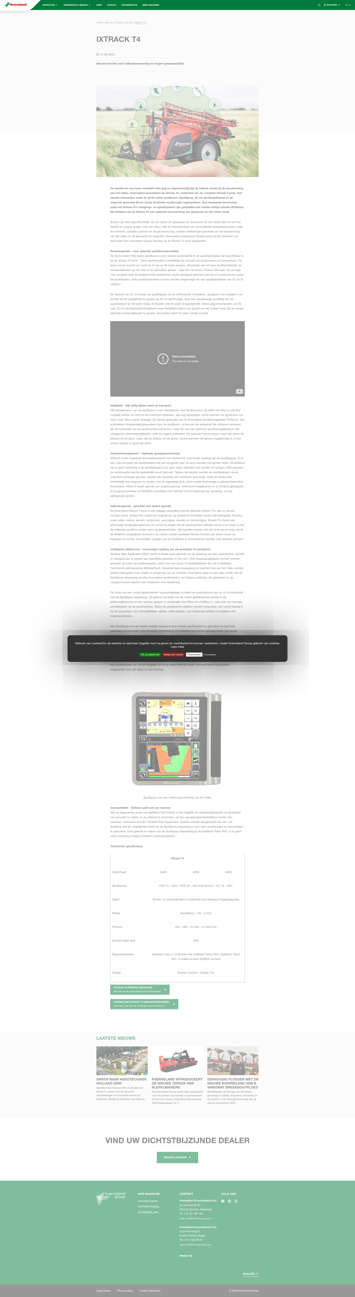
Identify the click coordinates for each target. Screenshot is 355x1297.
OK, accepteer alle (150, 654)
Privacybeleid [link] (210, 654)
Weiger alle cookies (173, 654)
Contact (111, 5)
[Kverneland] (15, 4)
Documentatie (129, 5)
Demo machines (150, 5)
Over (99, 5)
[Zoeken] (317, 16)
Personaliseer (194, 654)
